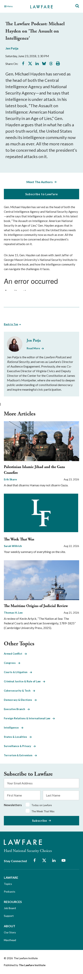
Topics (8, 883)
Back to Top (11, 324)
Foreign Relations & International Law (28, 718)
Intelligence (12, 727)
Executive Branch (15, 709)
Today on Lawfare (41, 805)
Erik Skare (10, 479)
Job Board (10, 908)
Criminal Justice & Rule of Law (23, 681)
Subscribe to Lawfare (41, 194)
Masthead (10, 940)
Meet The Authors (39, 182)
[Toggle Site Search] (77, 6)
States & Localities (16, 736)
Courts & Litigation (17, 672)
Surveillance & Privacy (18, 746)
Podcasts (9, 891)
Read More (33, 348)
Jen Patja (11, 48)
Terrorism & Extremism (19, 755)
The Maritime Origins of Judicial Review (36, 606)
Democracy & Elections (19, 699)
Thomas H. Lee (13, 612)
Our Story (10, 932)
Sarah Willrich (13, 546)
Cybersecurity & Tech (18, 690)
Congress (11, 662)
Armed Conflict (14, 653)
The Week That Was (19, 539)
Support (9, 915)
